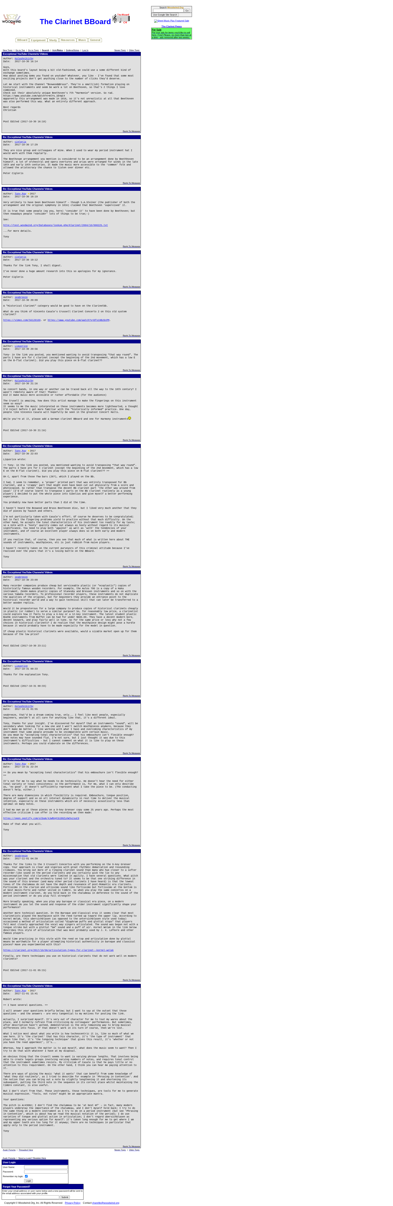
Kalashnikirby (24, 58)
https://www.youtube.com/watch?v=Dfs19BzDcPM (78, 320)
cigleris (20, 141)
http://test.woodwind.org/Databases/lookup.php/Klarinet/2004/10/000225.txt (55, 225)
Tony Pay (20, 193)
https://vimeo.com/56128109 (22, 320)
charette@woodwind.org (105, 1203)
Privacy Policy (72, 1203)
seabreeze (21, 297)
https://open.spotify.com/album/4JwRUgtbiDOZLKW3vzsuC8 (41, 818)
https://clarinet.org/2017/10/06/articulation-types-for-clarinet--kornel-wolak (58, 950)
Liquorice (21, 346)
